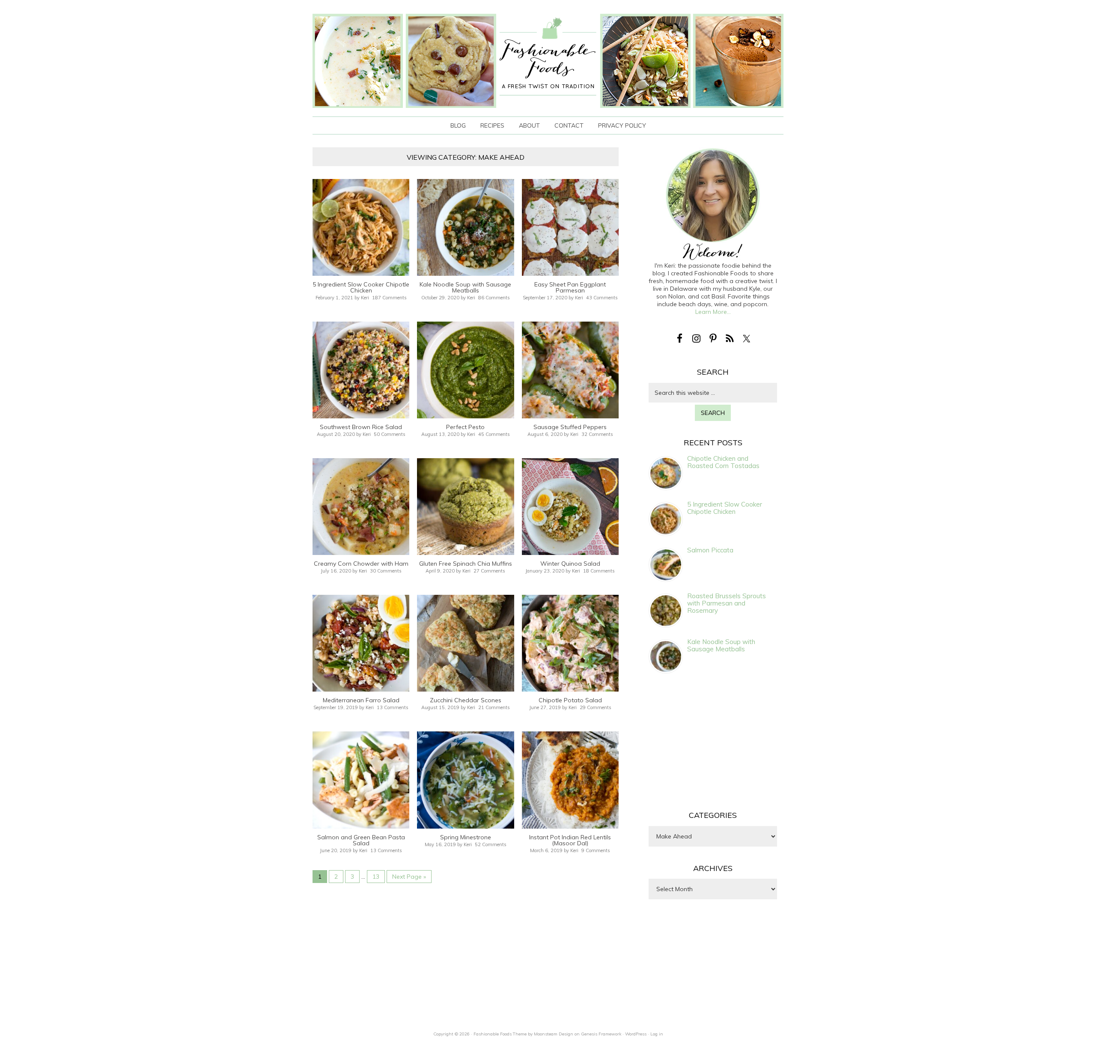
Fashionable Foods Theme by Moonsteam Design (523, 1034)
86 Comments (494, 298)
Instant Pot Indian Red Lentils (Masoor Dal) (570, 840)
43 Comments (602, 298)
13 (375, 876)
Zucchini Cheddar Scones (465, 700)
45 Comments (494, 434)
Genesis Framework (601, 1034)
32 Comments (597, 434)
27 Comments (489, 571)
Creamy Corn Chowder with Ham (361, 563)
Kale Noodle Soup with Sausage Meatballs (465, 287)
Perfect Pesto (465, 427)
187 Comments (389, 298)
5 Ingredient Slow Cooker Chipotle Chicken (361, 287)
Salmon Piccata (710, 550)
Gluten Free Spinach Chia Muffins (465, 563)
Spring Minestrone (465, 837)
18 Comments (599, 571)
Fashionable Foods (548, 61)
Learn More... (713, 312)
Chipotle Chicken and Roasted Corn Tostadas (723, 462)
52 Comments (490, 844)
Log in (656, 1034)
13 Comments (392, 707)
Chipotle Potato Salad (570, 700)
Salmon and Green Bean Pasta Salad (361, 840)
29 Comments (595, 707)
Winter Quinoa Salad (570, 563)
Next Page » (409, 876)
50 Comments (389, 434)
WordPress (635, 1034)
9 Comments (595, 850)
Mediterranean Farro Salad (361, 700)
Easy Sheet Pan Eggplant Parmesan (570, 287)
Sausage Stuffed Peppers (570, 427)
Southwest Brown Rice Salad (361, 427)
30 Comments (386, 571)
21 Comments (494, 707)
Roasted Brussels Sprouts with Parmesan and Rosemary (726, 603)
